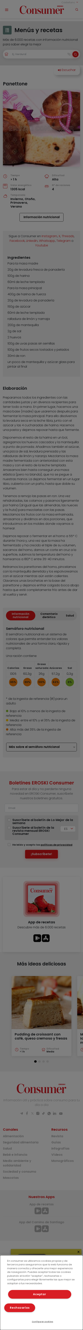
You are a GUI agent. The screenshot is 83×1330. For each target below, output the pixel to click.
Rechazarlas (20, 1308)
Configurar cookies (42, 1321)
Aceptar (39, 1294)
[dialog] (41, 1292)
